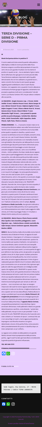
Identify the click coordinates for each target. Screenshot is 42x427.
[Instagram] (13, 353)
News (16, 366)
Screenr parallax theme (15, 423)
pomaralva (25, 50)
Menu (39, 5)
